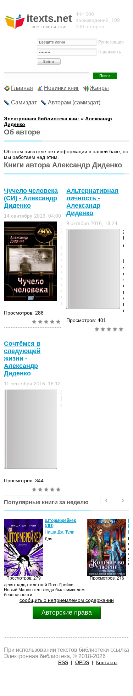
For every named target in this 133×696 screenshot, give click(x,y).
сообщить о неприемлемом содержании (67, 600)
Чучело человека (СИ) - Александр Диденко (31, 198)
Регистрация (111, 42)
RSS (63, 662)
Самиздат (24, 102)
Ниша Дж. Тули (49, 532)
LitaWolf (125, 532)
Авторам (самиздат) (74, 102)
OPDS (82, 662)
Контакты (106, 662)
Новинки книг (61, 88)
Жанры (99, 88)
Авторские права (66, 612)
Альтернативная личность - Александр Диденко (92, 202)
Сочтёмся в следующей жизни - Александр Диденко (22, 358)
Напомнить (109, 52)
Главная (22, 88)
